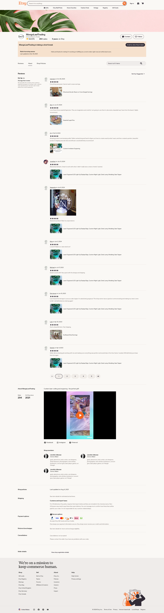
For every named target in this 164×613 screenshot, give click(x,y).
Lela (51, 322)
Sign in (132, 3)
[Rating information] (27, 39)
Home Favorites (71, 8)
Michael (52, 267)
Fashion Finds (85, 8)
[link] (52, 376)
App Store (25, 600)
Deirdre (52, 348)
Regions (143, 609)
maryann (52, 79)
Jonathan (53, 161)
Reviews (21, 63)
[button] (126, 36)
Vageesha (53, 187)
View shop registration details (60, 552)
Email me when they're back (135, 45)
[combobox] (74, 3)
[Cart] (142, 3)
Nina (51, 241)
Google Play (39, 600)
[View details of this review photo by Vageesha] (63, 202)
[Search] (124, 3)
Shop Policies (41, 63)
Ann (51, 105)
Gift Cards (115, 8)
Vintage (96, 8)
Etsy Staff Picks (57, 8)
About (30, 63)
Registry (105, 8)
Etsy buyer (53, 293)
